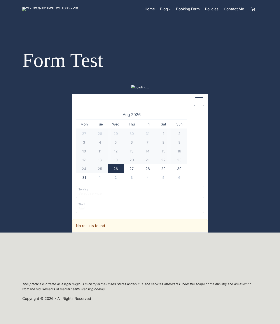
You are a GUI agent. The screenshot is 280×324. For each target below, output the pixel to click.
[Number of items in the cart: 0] (253, 9)
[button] (131, 114)
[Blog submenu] (170, 9)
